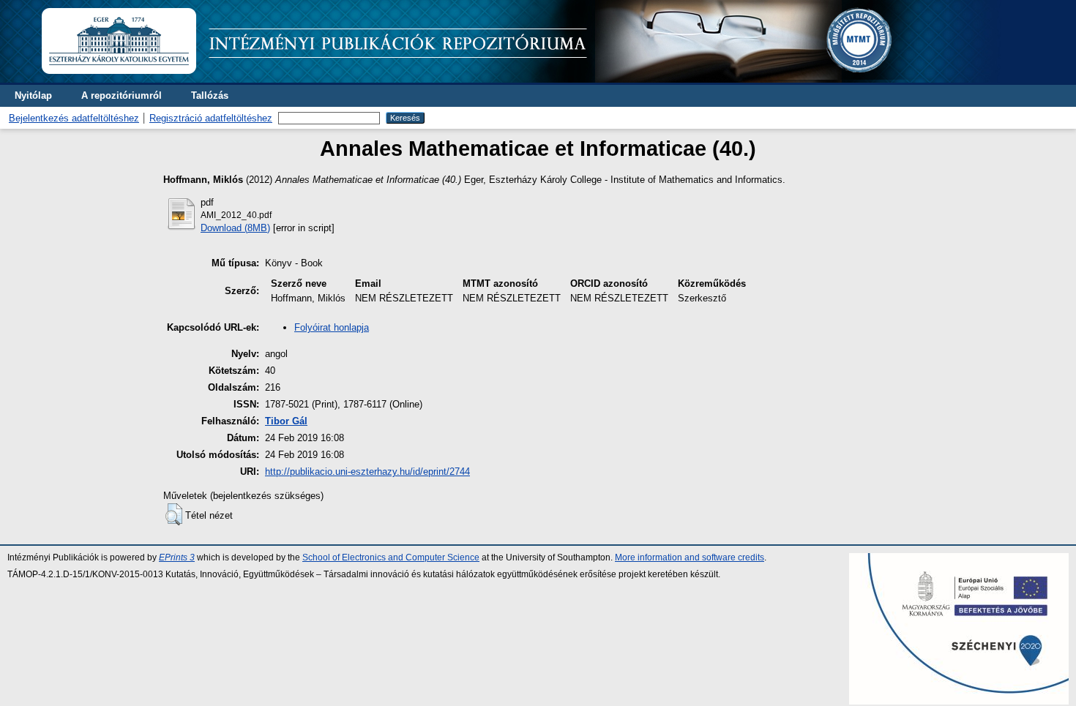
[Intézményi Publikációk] (521, 79)
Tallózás (209, 95)
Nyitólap (33, 95)
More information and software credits (689, 557)
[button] (173, 514)
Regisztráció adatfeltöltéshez (210, 118)
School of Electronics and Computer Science (390, 557)
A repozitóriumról (121, 95)
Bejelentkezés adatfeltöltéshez (74, 118)
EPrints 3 (177, 557)
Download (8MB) (235, 227)
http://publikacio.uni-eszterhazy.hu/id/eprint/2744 (367, 471)
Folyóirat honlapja (331, 327)
